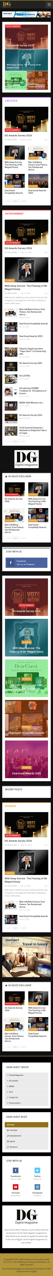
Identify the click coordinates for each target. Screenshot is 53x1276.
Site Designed (8, 1269)
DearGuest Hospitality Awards (33, 323)
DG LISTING (24, 376)
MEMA (11, 1086)
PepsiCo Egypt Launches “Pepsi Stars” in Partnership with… (32, 351)
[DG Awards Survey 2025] (11, 366)
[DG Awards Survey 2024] (11, 418)
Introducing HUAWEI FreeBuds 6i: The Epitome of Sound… (32, 391)
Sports (12, 1141)
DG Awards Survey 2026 (20, 45)
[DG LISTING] (11, 379)
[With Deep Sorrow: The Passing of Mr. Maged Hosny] (26, 60)
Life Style (13, 1130)
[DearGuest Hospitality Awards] (37, 80)
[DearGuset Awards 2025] (38, 181)
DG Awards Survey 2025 (30, 363)
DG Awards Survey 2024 (30, 415)
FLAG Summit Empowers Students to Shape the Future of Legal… (33, 430)
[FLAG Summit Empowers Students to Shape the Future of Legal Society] (11, 431)
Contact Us (13, 1097)
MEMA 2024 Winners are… (31, 403)
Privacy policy (14, 1103)
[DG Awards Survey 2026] (26, 36)
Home (12, 1125)
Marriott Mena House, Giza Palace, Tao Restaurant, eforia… (32, 312)
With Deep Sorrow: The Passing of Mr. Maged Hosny (26, 649)
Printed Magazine (16, 1075)
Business (9, 158)
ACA (11, 1092)
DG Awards (13, 1081)
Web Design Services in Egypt (34, 1270)
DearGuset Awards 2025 (30, 336)
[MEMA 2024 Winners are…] (11, 406)
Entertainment (13, 26)
